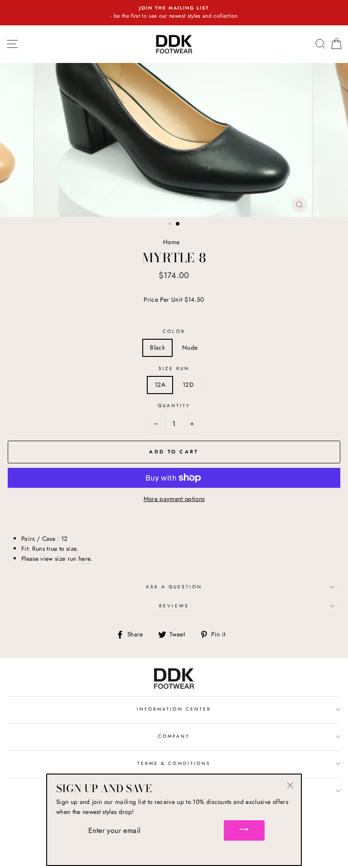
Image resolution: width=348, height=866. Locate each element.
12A (160, 384)
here (84, 558)
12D (188, 384)
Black (157, 347)
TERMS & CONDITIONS (174, 763)
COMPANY (174, 736)
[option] (174, 13)
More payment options (174, 498)
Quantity (174, 405)
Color (174, 331)
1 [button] (171, 224)
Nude (190, 347)
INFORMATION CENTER (174, 709)
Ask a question (174, 586)
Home (171, 241)
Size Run (174, 368)
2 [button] (178, 224)
